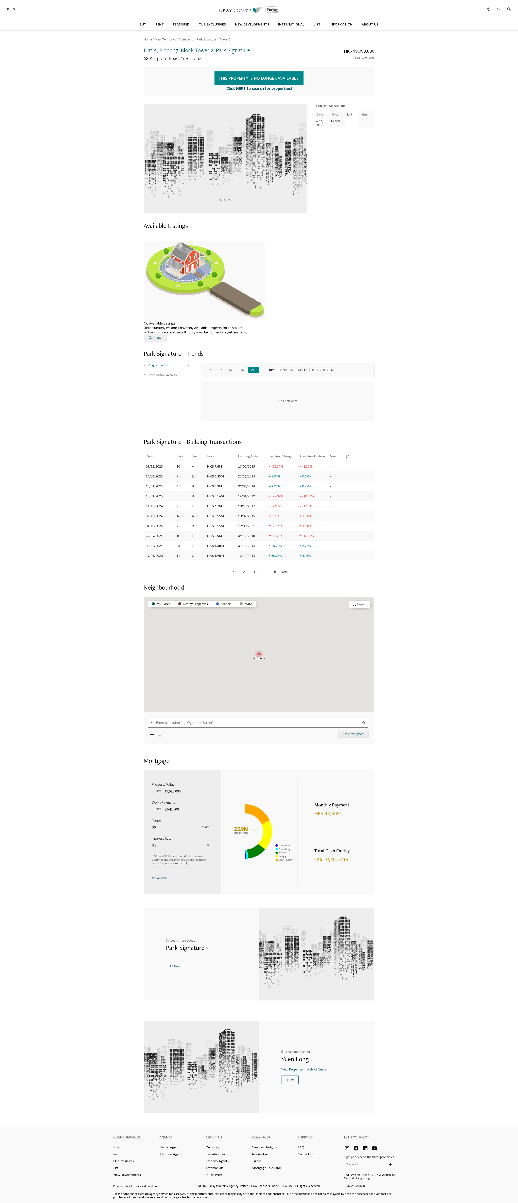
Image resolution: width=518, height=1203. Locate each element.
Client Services (126, 1137)
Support (305, 1137)
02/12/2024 (154, 516)
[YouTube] (374, 1148)
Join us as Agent (170, 1154)
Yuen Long (186, 39)
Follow (174, 966)
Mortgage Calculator (266, 1168)
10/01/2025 (154, 486)
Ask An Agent (261, 1154)
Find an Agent (168, 1147)
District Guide (316, 1069)
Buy (116, 1147)
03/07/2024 (154, 545)
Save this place (353, 734)
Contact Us (306, 1154)
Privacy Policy (121, 1186)
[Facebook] (356, 1148)
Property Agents (217, 1161)
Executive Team (216, 1154)
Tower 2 (224, 39)
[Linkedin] (365, 1148)
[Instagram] (347, 1148)
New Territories (165, 39)
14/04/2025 (154, 476)
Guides (256, 1161)
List (115, 1168)
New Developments (127, 1174)
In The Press (214, 1174)
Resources (261, 1137)
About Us (214, 1137)
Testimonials (214, 1168)
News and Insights (264, 1147)
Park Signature (206, 39)
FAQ (301, 1147)
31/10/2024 (154, 526)
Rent (116, 1154)
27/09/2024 (154, 536)
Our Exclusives (123, 1161)
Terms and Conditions (146, 1186)
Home (148, 39)
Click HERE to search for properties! (259, 88)
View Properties (292, 1069)
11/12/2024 (154, 506)
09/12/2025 (154, 466)
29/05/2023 (154, 555)
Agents (165, 1137)
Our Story (212, 1147)
